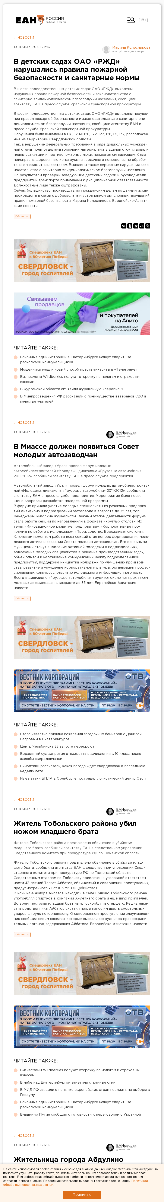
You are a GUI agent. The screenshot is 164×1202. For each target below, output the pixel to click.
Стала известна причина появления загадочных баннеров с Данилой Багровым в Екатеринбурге (81, 737)
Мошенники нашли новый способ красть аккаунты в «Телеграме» (78, 369)
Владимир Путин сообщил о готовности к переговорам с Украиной (80, 1114)
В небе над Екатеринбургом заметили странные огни (67, 1082)
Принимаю (82, 1194)
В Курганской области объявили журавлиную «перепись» (71, 389)
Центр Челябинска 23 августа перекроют (57, 746)
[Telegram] (135, 225)
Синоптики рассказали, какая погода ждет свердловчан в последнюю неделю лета (82, 769)
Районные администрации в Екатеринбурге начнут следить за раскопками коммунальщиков (75, 360)
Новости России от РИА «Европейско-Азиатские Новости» (30, 20)
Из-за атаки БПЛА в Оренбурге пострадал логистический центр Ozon (83, 778)
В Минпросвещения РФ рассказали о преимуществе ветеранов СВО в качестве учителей (83, 399)
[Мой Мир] (141, 225)
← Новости (24, 37)
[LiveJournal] (147, 225)
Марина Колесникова (131, 47)
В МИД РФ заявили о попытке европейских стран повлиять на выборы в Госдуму (85, 1092)
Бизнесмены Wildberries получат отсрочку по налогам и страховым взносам (79, 379)
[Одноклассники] (129, 225)
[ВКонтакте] (123, 225)
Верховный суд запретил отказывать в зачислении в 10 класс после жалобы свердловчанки (80, 756)
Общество (22, 216)
